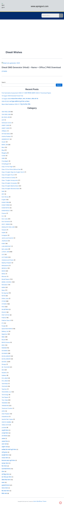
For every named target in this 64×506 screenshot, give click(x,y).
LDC (3, 254)
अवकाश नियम (5, 441)
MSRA (3, 287)
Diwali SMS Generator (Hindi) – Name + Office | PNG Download (31, 67)
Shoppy (4, 364)
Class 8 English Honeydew (9, 183)
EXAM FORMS (6, 205)
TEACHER (4, 386)
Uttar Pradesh (6, 414)
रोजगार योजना (5, 488)
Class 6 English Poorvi (8, 175)
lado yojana (5, 249)
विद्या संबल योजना (5, 491)
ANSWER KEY (6, 139)
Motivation (5, 284)
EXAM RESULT (6, 210)
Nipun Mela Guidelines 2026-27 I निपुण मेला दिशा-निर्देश (16, 104)
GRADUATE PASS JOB (8, 227)
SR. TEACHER (6, 367)
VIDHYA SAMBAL (6, 422)
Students (4, 372)
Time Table (5, 400)
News (3, 290)
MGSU (3, 274)
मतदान (3, 482)
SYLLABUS (5, 378)
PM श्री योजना (5, 309)
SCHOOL (4, 361)
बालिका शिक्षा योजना (6, 479)
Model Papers (5, 279)
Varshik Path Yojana (7, 419)
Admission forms (6, 122)
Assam (4, 142)
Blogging (4, 153)
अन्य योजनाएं (4, 436)
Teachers (4, 389)
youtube (4, 427)
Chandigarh (5, 161)
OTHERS (4, 71)
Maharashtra (5, 265)
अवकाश (3, 438)
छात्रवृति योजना (5, 455)
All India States (6, 133)
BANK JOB (5, 144)
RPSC (3, 345)
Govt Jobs (5, 219)
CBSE (3, 158)
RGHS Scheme (6, 342)
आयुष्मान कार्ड (5, 447)
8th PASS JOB (6, 117)
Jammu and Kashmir (7, 238)
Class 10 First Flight (7, 166)
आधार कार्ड (4, 444)
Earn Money (5, 197)
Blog (3, 150)
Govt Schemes (6, 221)
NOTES (4, 296)
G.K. (3, 216)
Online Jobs (5, 298)
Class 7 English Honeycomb (10, 180)
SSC (3, 370)
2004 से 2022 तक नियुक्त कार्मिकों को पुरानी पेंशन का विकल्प (15, 101)
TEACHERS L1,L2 (6, 392)
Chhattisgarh (5, 164)
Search (4, 82)
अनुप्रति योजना (5, 430)
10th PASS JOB (6, 111)
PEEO (3, 306)
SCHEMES (5, 350)
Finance (4, 213)
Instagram (4, 235)
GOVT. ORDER (6, 224)
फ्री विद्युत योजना (5, 474)
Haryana (4, 230)
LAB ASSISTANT (6, 246)
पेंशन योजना (4, 466)
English (4, 199)
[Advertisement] (32, 32)
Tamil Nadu (5, 383)
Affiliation (4, 131)
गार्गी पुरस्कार (4, 452)
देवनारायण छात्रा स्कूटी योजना (8, 460)
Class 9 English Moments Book (10, 188)
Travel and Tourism (7, 408)
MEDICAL (4, 268)
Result (3, 339)
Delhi (3, 191)
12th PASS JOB (6, 114)
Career (3, 155)
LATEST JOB (5, 251)
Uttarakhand (5, 416)
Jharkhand (5, 241)
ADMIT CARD (5, 125)
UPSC (3, 411)
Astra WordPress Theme (39, 501)
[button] (2, 15)
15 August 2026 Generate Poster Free (12, 96)
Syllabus (4, 375)
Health (3, 232)
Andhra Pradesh (6, 136)
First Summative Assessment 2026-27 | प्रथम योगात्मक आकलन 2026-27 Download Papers (26, 93)
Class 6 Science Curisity (8, 177)
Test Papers (5, 397)
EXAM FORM (5, 202)
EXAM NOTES (6, 208)
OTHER (4, 301)
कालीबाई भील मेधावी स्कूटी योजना (9, 449)
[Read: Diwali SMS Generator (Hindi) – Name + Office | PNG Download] (11, 63)
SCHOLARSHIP (6, 356)
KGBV (3, 243)
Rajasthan (4, 334)
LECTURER (5, 257)
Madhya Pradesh (6, 263)
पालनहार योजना (5, 463)
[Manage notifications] (60, 502)
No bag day (5, 293)
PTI (3, 323)
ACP (3, 120)
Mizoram (4, 276)
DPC (3, 194)
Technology (5, 394)
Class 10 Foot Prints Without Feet (11, 169)
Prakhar (4, 317)
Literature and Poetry (7, 260)
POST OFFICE (6, 315)
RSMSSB (4, 348)
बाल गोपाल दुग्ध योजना (7, 477)
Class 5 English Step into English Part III (13, 172)
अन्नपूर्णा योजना (5, 433)
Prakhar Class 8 (6, 320)
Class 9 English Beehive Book (10, 186)
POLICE (4, 312)
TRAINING (4, 403)
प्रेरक (3, 471)
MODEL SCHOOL (6, 282)
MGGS (3, 271)
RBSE (3, 337)
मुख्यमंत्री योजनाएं (6, 485)
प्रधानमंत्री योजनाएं (6, 469)
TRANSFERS (5, 405)
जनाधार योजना (5, 458)
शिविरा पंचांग (4, 493)
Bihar (3, 147)
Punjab (4, 326)
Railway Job (5, 331)
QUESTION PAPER (7, 328)
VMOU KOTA (5, 425)
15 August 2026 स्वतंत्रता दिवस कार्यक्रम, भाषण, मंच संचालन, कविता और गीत (20, 98)
